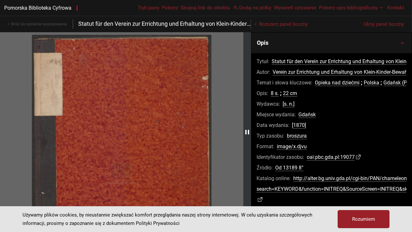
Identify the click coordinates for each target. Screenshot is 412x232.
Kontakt (395, 8)
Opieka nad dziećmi (337, 83)
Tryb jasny (148, 8)
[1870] (299, 125)
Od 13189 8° (289, 168)
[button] (331, 43)
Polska (371, 83)
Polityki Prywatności (158, 223)
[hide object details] (247, 132)
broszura (297, 136)
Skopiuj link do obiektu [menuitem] (205, 8)
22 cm (290, 93)
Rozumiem (363, 219)
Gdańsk (307, 114)
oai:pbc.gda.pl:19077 (331, 157)
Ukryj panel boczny (384, 24)
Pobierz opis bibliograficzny (348, 8)
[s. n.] (289, 104)
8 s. (275, 93)
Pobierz (170, 8)
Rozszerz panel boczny (283, 24)
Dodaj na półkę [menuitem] (255, 8)
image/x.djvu (292, 146)
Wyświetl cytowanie (295, 8)
